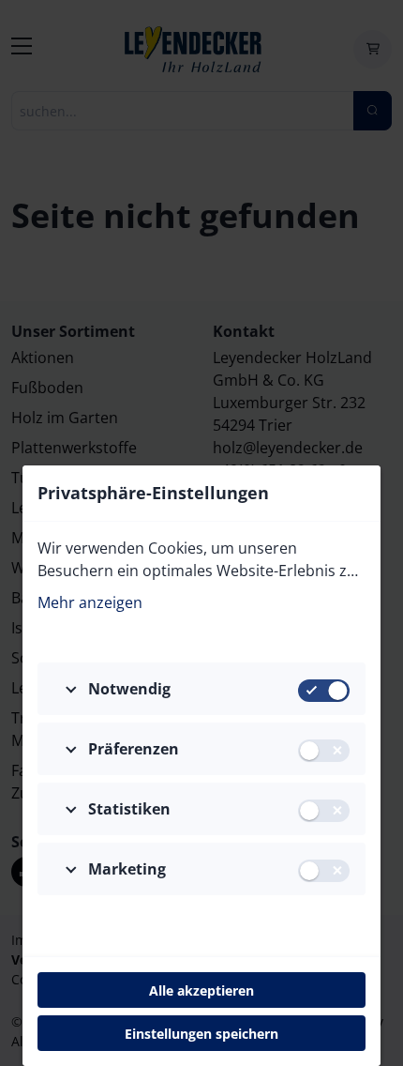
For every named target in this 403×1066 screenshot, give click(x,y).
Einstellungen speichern (201, 1034)
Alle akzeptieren (201, 990)
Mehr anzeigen (89, 602)
